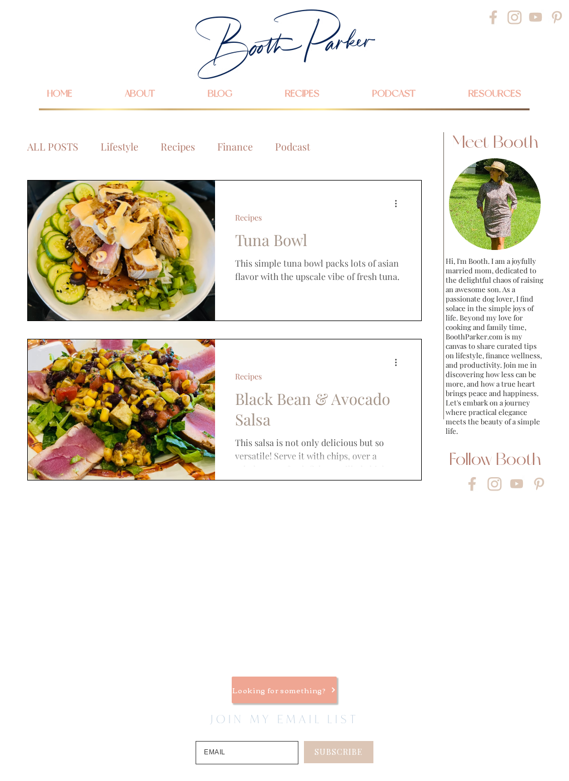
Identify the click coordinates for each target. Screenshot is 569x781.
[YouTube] (535, 17)
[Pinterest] (556, 17)
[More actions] (399, 203)
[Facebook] (493, 17)
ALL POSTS (52, 147)
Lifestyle (119, 147)
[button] (494, 93)
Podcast (292, 147)
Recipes (178, 147)
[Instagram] (514, 17)
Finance (235, 147)
